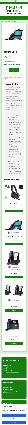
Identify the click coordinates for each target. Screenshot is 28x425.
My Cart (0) (17, 3)
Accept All (14, 415)
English (18, 1)
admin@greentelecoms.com (12, 372)
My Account (12, 3)
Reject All (14, 422)
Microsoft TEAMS (9, 21)
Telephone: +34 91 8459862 (14, 14)
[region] (14, 414)
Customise (14, 418)
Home (4, 21)
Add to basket (14, 69)
